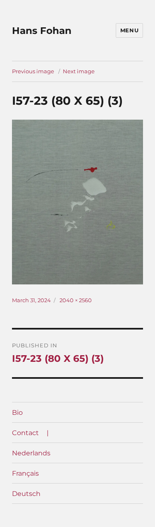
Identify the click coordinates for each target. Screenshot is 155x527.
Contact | (30, 433)
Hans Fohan (42, 30)
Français (25, 473)
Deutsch (26, 494)
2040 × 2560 (76, 300)
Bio (17, 412)
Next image (79, 71)
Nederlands (31, 453)
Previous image (33, 71)
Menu (129, 30)
